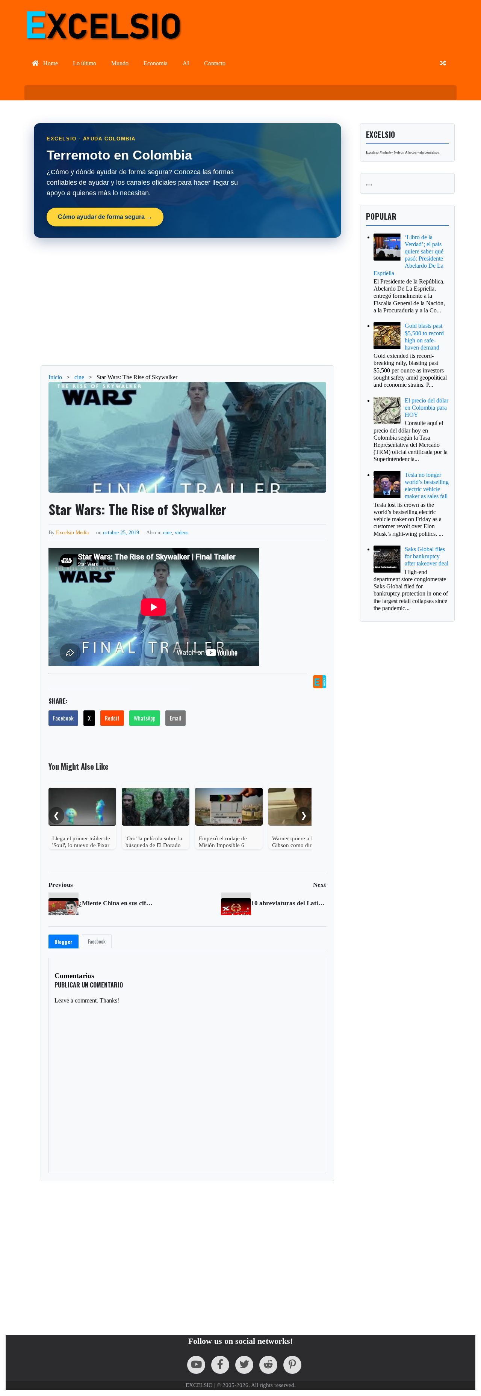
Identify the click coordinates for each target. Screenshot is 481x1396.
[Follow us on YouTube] (196, 1365)
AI (186, 63)
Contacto (214, 63)
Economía (156, 63)
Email (175, 718)
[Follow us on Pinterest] (292, 1365)
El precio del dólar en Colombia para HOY (426, 407)
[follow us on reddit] (268, 1365)
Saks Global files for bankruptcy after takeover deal (426, 556)
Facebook (63, 718)
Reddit (112, 718)
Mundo (120, 63)
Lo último (84, 63)
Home (50, 63)
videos (181, 532)
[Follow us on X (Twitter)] (244, 1365)
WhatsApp (145, 718)
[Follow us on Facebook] (220, 1365)
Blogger (63, 941)
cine (167, 532)
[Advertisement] (187, 301)
